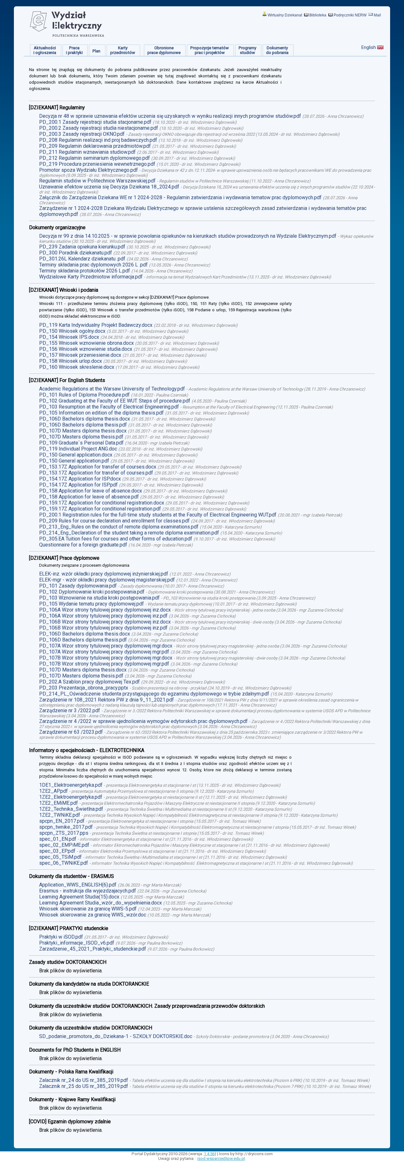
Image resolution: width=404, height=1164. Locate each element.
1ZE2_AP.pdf (53, 791)
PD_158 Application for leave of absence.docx (90, 491)
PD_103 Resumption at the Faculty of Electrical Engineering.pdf (109, 407)
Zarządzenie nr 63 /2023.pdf (71, 732)
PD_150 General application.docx (75, 455)
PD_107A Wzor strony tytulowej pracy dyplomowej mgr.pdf (104, 652)
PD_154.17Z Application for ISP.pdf (78, 485)
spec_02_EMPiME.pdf (64, 845)
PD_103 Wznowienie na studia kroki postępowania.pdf (99, 598)
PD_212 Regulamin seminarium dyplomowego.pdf (94, 158)
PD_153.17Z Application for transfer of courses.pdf (96, 473)
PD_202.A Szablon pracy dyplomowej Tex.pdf (89, 682)
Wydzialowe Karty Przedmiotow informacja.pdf (91, 277)
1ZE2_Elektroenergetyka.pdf (70, 797)
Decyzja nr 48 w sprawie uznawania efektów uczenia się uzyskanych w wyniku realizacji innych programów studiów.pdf (170, 116)
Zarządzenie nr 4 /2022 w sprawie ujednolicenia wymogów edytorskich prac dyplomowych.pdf (143, 721)
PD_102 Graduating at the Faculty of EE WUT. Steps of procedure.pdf (114, 401)
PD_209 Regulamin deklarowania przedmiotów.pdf (95, 146)
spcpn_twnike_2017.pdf (66, 827)
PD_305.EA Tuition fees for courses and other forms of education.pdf (115, 539)
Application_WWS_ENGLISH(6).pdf (77, 885)
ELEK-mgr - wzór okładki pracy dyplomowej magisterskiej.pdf (107, 580)
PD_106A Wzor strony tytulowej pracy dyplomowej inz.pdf (103, 616)
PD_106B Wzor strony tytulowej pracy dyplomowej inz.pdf (103, 628)
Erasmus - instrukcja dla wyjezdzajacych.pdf (87, 891)
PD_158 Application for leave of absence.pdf (89, 497)
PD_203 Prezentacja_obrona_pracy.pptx (83, 688)
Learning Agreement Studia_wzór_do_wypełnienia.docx (100, 903)
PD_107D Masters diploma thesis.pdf (81, 437)
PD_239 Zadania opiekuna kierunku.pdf (82, 247)
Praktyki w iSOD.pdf (61, 937)
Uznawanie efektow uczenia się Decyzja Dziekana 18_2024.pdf (109, 187)
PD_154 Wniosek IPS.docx (69, 337)
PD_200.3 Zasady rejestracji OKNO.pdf (82, 134)
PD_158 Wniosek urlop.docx (70, 361)
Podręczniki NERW (350, 15)
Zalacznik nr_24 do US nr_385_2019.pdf (83, 1080)
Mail (377, 15)
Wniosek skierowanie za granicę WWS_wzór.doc (92, 915)
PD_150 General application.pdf (74, 461)
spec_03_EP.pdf (57, 851)
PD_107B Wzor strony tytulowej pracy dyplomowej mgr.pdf (104, 664)
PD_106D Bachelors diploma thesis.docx (84, 419)
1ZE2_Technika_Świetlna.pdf (71, 809)
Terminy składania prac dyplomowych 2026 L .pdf (93, 265)
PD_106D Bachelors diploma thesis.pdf (83, 425)
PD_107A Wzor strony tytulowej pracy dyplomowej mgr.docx (105, 646)
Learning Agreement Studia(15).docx (79, 897)
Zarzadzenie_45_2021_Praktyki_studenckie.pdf (92, 949)
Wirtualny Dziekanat (285, 15)
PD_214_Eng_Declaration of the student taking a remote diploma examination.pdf (129, 533)
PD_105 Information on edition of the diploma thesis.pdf (101, 413)
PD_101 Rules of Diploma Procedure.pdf (84, 395)
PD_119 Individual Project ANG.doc (78, 449)
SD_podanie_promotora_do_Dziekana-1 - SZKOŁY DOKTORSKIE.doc (115, 1036)
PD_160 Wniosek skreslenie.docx (76, 367)
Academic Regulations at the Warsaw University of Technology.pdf (112, 389)
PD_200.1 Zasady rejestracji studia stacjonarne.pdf (95, 122)
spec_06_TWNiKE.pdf (63, 863)
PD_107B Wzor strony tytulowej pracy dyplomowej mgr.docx (105, 658)
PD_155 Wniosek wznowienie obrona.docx (86, 343)
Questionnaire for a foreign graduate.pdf (83, 545)
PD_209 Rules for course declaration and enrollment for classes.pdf (114, 521)
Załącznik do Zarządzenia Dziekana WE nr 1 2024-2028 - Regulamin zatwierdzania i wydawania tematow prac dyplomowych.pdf (180, 197)
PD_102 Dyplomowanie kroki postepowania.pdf (92, 592)
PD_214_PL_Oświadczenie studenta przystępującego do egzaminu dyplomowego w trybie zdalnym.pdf (154, 694)
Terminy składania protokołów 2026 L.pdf (84, 271)
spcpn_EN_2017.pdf (62, 821)
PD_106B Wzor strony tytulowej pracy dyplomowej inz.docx (105, 622)
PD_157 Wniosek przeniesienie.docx (80, 355)
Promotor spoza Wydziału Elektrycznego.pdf (88, 170)
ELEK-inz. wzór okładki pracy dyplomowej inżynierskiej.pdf (103, 574)
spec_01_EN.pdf (57, 839)
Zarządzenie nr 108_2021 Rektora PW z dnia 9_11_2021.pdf (106, 700)
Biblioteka (317, 15)
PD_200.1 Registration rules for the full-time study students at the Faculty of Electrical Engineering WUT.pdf (157, 515)
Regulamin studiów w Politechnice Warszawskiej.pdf (97, 181)
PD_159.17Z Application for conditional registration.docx (101, 503)
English (368, 47)
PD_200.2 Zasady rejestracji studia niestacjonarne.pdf (98, 128)
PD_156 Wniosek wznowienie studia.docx (85, 349)
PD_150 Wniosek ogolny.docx (72, 331)
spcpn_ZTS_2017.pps (63, 833)
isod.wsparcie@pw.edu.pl (221, 1158)
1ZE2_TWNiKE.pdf (59, 815)
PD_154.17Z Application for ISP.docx (80, 479)
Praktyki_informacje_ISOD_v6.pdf (76, 943)
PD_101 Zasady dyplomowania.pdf (78, 586)
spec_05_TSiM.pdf (60, 857)
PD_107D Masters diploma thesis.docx (83, 431)
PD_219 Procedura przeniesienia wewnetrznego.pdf (97, 164)
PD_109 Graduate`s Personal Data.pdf (81, 443)
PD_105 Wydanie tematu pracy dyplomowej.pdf (91, 604)
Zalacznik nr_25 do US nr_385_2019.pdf (83, 1086)
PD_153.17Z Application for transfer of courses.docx (97, 467)
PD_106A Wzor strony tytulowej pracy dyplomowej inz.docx (105, 610)
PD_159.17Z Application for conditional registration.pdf (100, 509)
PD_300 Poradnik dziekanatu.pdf (75, 253)
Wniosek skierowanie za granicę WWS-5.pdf (88, 909)
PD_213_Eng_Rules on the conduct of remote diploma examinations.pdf (119, 527)
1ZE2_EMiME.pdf (58, 803)
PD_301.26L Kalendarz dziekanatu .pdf (82, 259)
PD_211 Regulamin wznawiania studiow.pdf (87, 152)
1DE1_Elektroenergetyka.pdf (71, 785)
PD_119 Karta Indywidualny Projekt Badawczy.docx (95, 325)
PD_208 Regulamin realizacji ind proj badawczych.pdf (98, 140)
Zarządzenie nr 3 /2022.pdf (69, 710)
